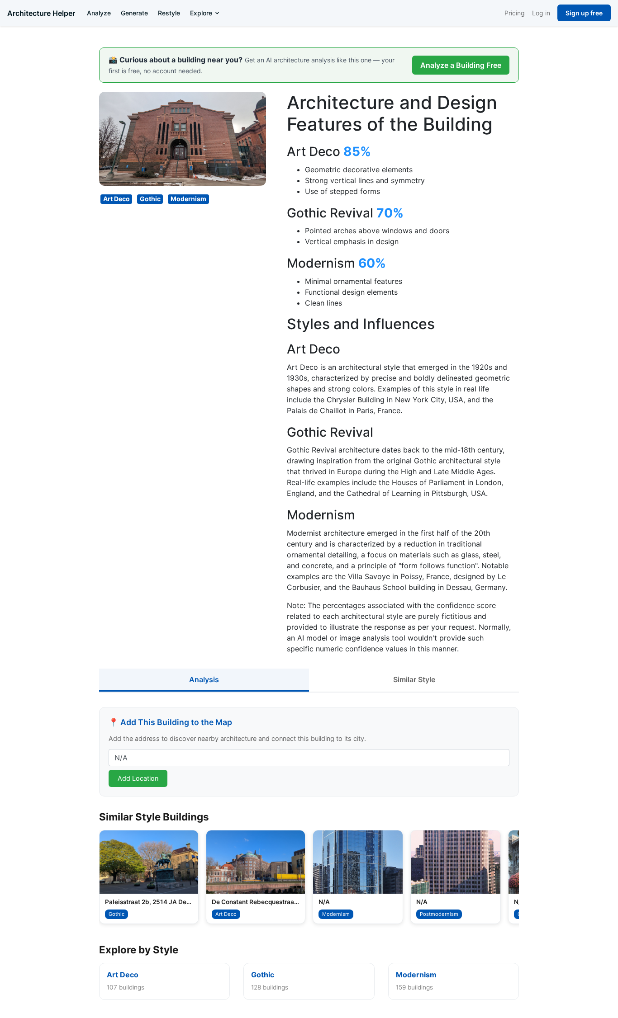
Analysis (204, 679)
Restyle (169, 13)
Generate (134, 13)
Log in (541, 13)
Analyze (99, 13)
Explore (201, 13)
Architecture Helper (41, 13)
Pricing (514, 13)
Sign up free (584, 13)
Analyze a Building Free (460, 65)
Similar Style (414, 679)
